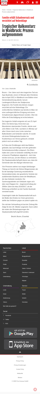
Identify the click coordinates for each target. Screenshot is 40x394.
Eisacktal (24, 260)
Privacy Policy (20, 361)
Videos (5, 302)
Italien (4, 256)
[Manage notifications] (35, 389)
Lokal (4, 252)
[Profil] (33, 2)
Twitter (7, 319)
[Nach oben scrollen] (20, 352)
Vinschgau (25, 276)
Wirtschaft (6, 268)
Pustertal (24, 264)
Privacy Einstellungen (20, 365)
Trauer (24, 290)
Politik (4, 264)
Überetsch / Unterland (28, 272)
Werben (20, 377)
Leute (4, 290)
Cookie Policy (20, 369)
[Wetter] (27, 2)
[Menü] (38, 2)
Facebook (8, 315)
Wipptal (24, 280)
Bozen (24, 252)
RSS (6, 323)
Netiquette (20, 373)
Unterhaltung (6, 276)
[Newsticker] (17, 2)
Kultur (4, 294)
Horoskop (24, 302)
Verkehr (24, 298)
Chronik (9, 10)
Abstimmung (6, 298)
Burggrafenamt (26, 256)
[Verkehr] (22, 2)
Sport (4, 272)
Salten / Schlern (26, 268)
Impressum (20, 357)
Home (3, 10)
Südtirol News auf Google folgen (21, 45)
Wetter (24, 294)
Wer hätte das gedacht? (9, 306)
